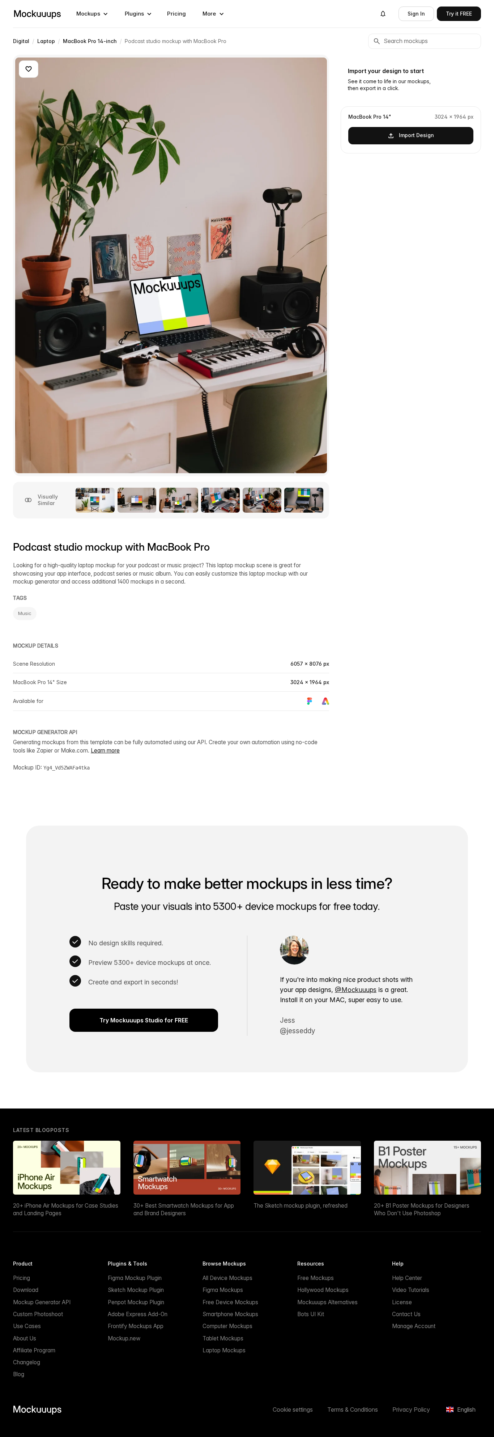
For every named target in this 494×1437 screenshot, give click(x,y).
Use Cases (27, 1326)
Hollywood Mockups (323, 1289)
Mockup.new (124, 1338)
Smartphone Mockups (230, 1314)
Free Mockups (315, 1278)
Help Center (407, 1278)
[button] (92, 13)
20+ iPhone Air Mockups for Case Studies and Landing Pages (65, 1209)
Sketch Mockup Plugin (136, 1289)
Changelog (26, 1362)
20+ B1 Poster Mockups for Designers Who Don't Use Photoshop (421, 1209)
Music (24, 613)
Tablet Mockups (223, 1338)
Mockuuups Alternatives (327, 1302)
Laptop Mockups (224, 1350)
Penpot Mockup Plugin (136, 1302)
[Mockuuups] (37, 14)
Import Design (416, 135)
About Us (24, 1338)
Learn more (105, 750)
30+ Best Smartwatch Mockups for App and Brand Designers (183, 1209)
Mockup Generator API (42, 1302)
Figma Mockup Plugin (135, 1278)
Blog (18, 1374)
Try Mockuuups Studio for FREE (143, 1020)
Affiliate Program (34, 1350)
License (402, 1302)
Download (25, 1289)
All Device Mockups (227, 1278)
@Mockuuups (355, 989)
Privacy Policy (411, 1409)
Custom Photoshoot (38, 1314)
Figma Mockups (223, 1289)
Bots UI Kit (310, 1314)
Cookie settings (293, 1409)
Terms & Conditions (352, 1409)
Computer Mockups (227, 1326)
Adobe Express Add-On (137, 1314)
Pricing (176, 13)
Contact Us (406, 1314)
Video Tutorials (410, 1289)
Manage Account (413, 1326)
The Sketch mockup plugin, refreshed (301, 1205)
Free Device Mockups (230, 1302)
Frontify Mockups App (135, 1326)
